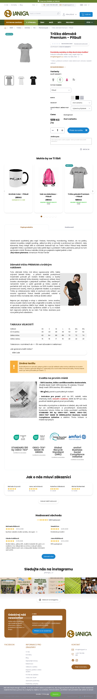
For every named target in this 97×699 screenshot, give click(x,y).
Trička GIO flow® (31, 678)
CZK (85, 5)
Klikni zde (16, 352)
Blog (21, 5)
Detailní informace (57, 67)
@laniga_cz (48, 573)
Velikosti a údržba (31, 667)
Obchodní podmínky (32, 681)
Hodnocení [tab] (69, 227)
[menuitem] (15, 22)
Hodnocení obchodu (49, 515)
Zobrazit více (48, 556)
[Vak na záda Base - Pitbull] (67, 80)
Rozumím (55, 694)
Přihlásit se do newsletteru (42, 631)
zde (47, 694)
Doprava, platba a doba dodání (33, 671)
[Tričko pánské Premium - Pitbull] (53, 80)
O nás (6, 5)
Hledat (58, 13)
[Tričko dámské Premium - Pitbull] (60, 80)
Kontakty (14, 5)
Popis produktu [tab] (26, 227)
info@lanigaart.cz (56, 57)
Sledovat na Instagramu (50, 600)
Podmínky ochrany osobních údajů (32, 684)
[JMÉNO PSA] (78, 177)
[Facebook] (73, 660)
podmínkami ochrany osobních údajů (46, 624)
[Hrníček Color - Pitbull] (74, 80)
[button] (41, 216)
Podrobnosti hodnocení (81, 44)
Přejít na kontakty (81, 667)
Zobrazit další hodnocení (48, 501)
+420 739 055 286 (79, 654)
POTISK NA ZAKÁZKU (32, 675)
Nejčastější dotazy (32, 661)
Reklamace (29, 664)
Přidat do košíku (76, 130)
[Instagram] (76, 660)
